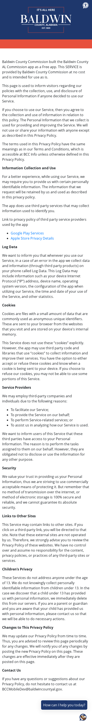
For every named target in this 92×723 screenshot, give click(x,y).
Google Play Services (27, 233)
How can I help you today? (64, 705)
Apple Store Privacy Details (32, 238)
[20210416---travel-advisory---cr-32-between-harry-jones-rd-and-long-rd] (2, 706)
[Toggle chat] (82, 716)
